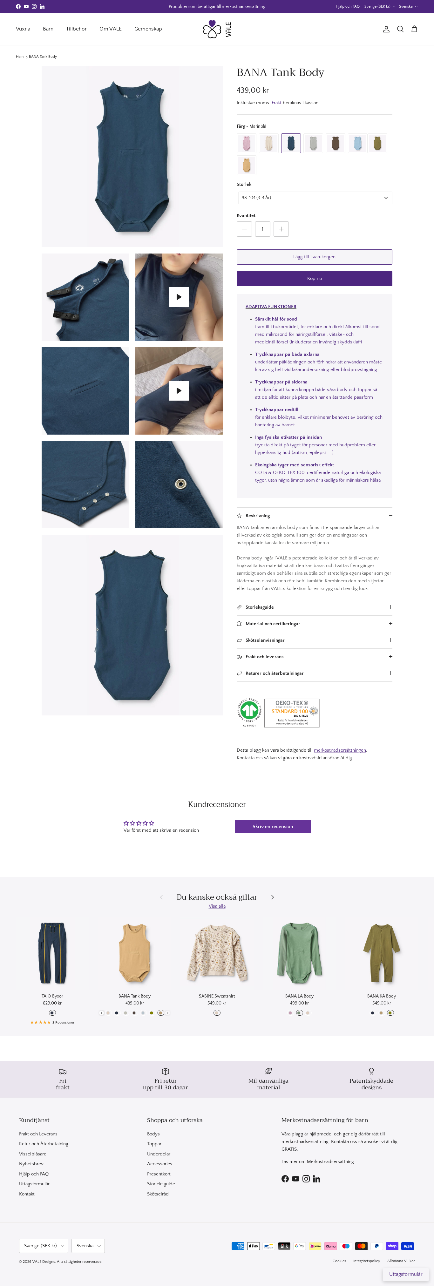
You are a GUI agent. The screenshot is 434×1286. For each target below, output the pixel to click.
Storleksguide (161, 1184)
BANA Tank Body (43, 57)
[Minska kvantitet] (244, 229)
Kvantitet (246, 215)
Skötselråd (158, 1194)
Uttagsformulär (34, 1184)
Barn (48, 29)
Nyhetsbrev (31, 1164)
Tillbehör (76, 29)
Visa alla (217, 906)
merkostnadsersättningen (340, 750)
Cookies (339, 1261)
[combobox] (315, 198)
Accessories (159, 1164)
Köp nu (314, 278)
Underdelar (158, 1154)
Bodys (153, 1134)
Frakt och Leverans (38, 1134)
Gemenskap (148, 29)
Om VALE (110, 29)
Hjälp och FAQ (348, 6)
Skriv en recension (273, 826)
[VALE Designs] (217, 29)
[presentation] (101, 1013)
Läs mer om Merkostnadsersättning (317, 1161)
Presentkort (159, 1174)
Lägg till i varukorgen (314, 257)
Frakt (276, 102)
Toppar (154, 1144)
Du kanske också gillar (217, 897)
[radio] (246, 143)
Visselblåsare (32, 1154)
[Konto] (385, 29)
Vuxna (23, 29)
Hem (20, 57)
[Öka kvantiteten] (281, 229)
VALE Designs (43, 1262)
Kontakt (27, 1194)
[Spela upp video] (179, 297)
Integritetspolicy (366, 1261)
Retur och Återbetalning (43, 1144)
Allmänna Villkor (401, 1261)
